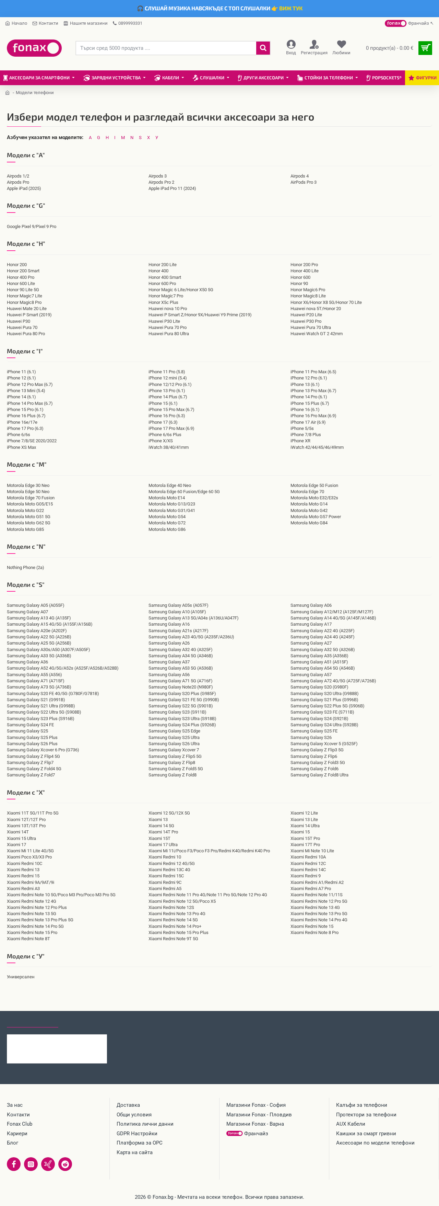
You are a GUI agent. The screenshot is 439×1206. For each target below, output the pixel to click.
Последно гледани (32, 1021)
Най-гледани (83, 1021)
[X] (48, 1164)
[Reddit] (65, 1164)
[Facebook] (14, 1164)
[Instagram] (31, 1164)
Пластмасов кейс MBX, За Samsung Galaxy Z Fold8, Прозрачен (70, 1040)
